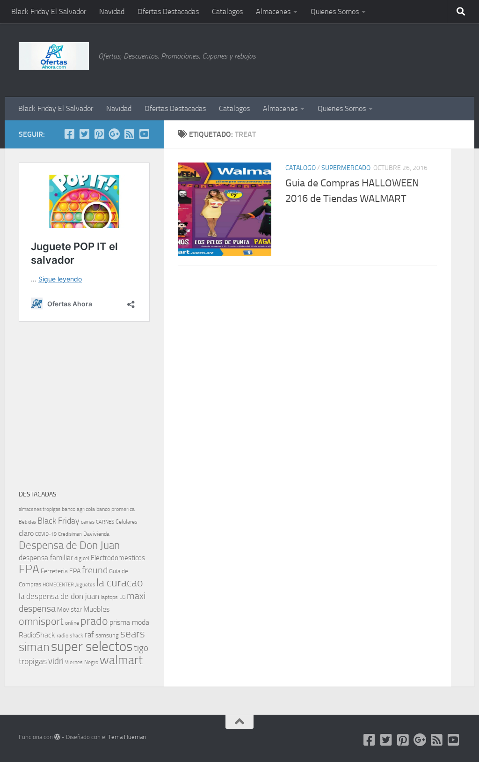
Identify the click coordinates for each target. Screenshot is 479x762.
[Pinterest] (99, 134)
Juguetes (85, 584)
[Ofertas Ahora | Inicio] (54, 56)
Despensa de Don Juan (69, 545)
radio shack (70, 635)
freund (95, 570)
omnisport (41, 621)
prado (94, 621)
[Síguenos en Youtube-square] (144, 134)
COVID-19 (46, 534)
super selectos (91, 646)
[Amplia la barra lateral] (462, 134)
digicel (81, 558)
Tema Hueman (127, 736)
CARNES (105, 522)
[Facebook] (69, 134)
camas (87, 522)
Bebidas (27, 522)
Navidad (111, 11)
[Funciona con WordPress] (57, 737)
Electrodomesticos (118, 558)
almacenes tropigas (39, 509)
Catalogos (227, 11)
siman (34, 647)
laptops (109, 597)
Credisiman (70, 534)
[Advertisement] (413, 58)
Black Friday (58, 521)
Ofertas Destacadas (168, 11)
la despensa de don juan (59, 596)
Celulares (127, 521)
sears (132, 634)
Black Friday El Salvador (48, 11)
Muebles (96, 609)
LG (122, 597)
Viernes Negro (81, 662)
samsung (107, 635)
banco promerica (115, 509)
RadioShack (37, 634)
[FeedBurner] (129, 134)
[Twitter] (84, 134)
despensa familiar (46, 557)
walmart (121, 659)
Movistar (69, 610)
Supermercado (345, 168)
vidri (56, 661)
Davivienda (96, 534)
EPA (29, 569)
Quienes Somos (335, 11)
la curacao (119, 582)
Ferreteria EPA (60, 571)
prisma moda (129, 622)
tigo (141, 648)
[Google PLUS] (114, 134)
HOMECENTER (58, 584)
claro (26, 533)
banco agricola (78, 509)
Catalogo (300, 168)
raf (89, 634)
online (72, 623)
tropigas (33, 661)
